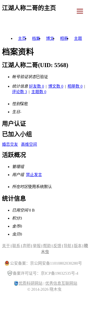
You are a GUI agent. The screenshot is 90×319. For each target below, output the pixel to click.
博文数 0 (55, 86)
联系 (16, 246)
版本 (78, 246)
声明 (26, 246)
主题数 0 (38, 92)
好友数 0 (36, 86)
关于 (6, 246)
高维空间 (29, 144)
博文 (50, 38)
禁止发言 (34, 175)
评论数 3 (19, 92)
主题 (78, 38)
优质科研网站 (30, 283)
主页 (22, 38)
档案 (36, 38)
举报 (37, 246)
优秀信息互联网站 (61, 283)
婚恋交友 (10, 144)
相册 (64, 38)
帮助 (47, 246)
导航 (68, 246)
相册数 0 (75, 86)
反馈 (57, 246)
